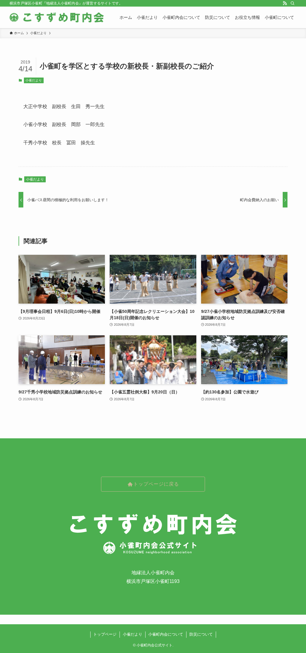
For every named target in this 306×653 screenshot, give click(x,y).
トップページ (105, 634)
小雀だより (33, 80)
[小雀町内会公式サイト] (57, 17)
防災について (201, 634)
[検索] (292, 3)
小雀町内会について (165, 634)
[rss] (285, 3)
